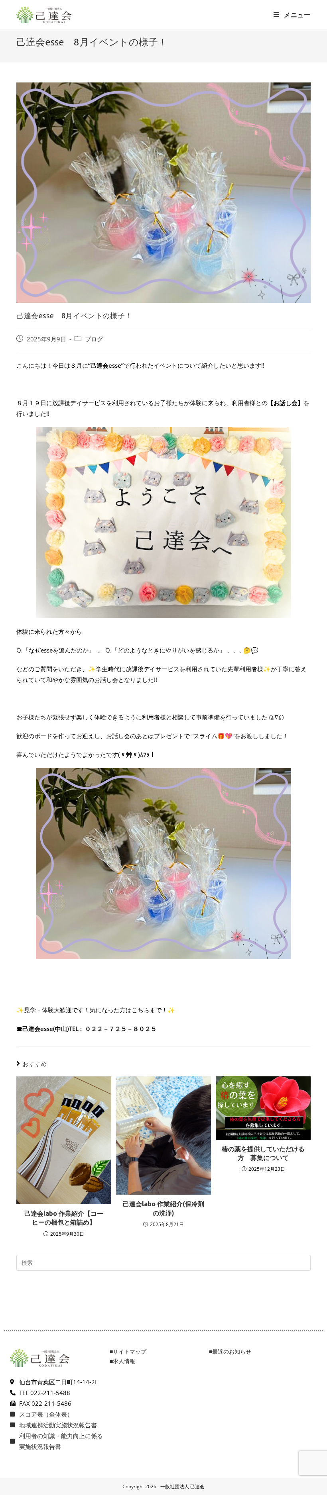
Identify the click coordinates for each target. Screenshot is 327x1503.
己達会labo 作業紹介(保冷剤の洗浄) (163, 1208)
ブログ (94, 339)
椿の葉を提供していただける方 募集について (263, 1153)
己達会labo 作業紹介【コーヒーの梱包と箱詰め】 (63, 1218)
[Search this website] (163, 1262)
